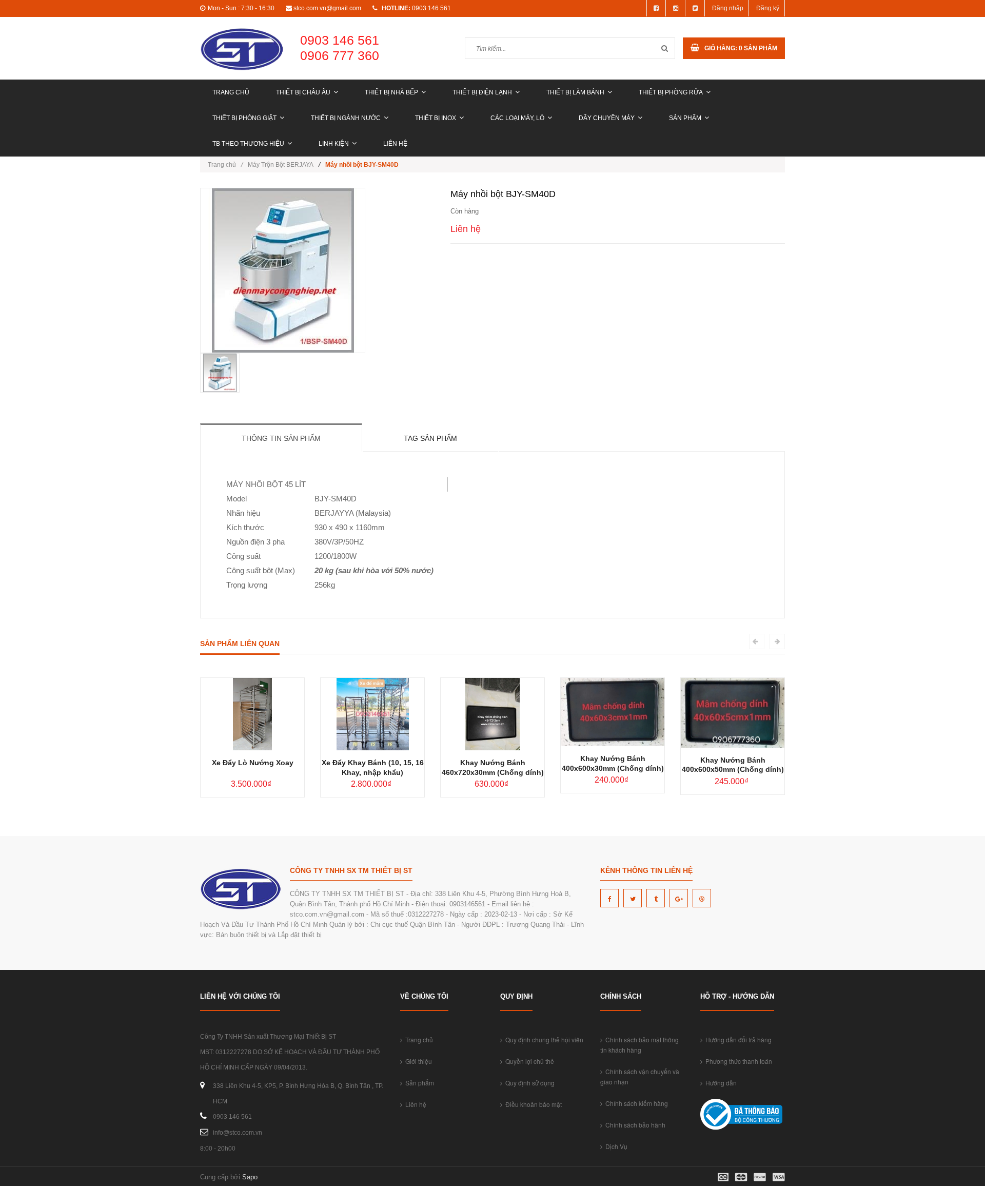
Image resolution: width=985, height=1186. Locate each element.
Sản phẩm (685, 118)
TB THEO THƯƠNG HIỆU (248, 143)
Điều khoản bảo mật (532, 1104)
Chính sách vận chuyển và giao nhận (639, 1076)
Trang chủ (230, 92)
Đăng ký (767, 8)
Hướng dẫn (719, 1082)
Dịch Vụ (614, 1146)
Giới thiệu (417, 1061)
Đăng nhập (727, 8)
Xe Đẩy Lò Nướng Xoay (252, 763)
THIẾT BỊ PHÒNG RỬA (671, 92)
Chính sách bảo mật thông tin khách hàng (639, 1044)
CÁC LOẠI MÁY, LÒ (517, 118)
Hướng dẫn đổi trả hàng (737, 1039)
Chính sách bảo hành (633, 1124)
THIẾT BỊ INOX (435, 118)
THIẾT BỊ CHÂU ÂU (303, 92)
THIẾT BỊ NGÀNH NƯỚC (346, 118)
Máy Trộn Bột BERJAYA (280, 164)
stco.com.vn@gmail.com (327, 8)
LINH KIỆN (334, 143)
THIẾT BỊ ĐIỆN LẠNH (482, 92)
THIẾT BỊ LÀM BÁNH (575, 92)
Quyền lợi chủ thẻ (528, 1061)
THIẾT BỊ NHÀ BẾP (391, 92)
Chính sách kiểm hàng (635, 1103)
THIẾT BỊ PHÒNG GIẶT (244, 118)
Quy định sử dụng (528, 1082)
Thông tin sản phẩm (281, 438)
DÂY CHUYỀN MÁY (607, 118)
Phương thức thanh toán (737, 1061)
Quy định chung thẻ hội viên (542, 1039)
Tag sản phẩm (430, 438)
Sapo (250, 1177)
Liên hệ (395, 143)
